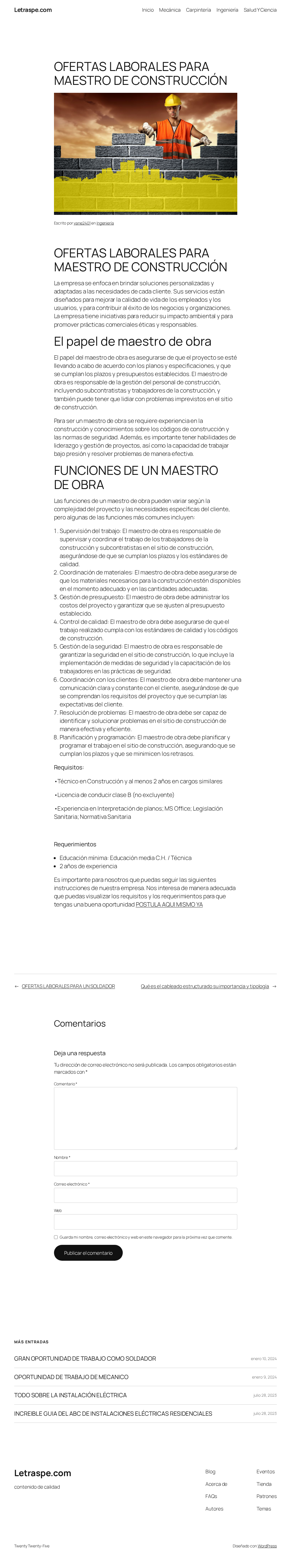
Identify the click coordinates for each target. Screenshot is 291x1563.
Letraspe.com (33, 10)
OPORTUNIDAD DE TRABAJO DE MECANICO (71, 1377)
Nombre (62, 1157)
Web (58, 1210)
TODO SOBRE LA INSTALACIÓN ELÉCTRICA (70, 1395)
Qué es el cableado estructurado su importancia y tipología (205, 986)
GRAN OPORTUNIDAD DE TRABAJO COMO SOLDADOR (85, 1358)
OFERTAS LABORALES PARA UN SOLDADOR (68, 986)
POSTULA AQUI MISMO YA (169, 904)
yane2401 (82, 223)
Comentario (66, 1083)
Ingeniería (105, 223)
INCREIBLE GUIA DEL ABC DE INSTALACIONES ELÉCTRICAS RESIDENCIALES (113, 1413)
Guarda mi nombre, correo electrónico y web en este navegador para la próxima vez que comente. (146, 1237)
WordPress (267, 1546)
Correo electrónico (72, 1184)
